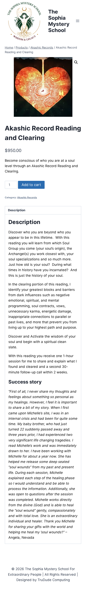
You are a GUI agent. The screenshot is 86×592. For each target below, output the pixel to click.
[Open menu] (77, 21)
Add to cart (31, 185)
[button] (76, 62)
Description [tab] (16, 210)
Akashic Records (27, 197)
